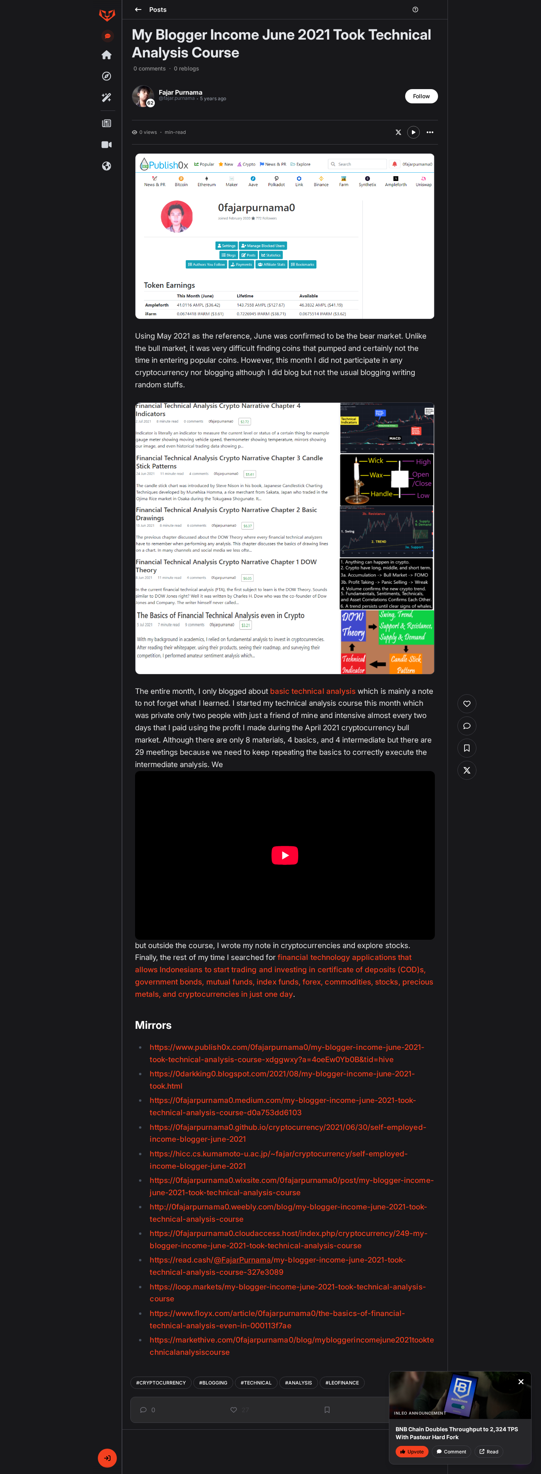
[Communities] (106, 166)
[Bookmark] (327, 1410)
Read (492, 1452)
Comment (455, 1452)
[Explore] (106, 76)
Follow (421, 96)
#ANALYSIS (298, 1383)
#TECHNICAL (256, 1383)
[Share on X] (398, 132)
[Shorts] (106, 144)
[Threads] (106, 55)
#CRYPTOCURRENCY (161, 1383)
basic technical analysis (313, 691)
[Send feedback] (107, 36)
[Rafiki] (106, 97)
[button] (107, 1458)
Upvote (416, 1452)
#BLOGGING (213, 1383)
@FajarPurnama (242, 1260)
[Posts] (106, 123)
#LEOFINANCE (342, 1383)
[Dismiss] (521, 1382)
